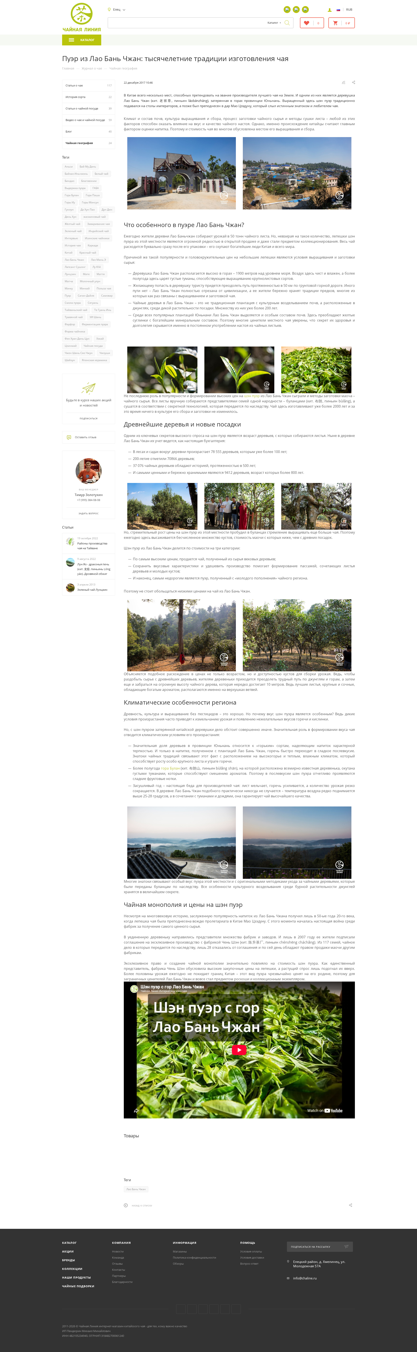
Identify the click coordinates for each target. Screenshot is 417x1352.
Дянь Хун (70, 217)
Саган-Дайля (86, 295)
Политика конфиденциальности (194, 1257)
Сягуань (93, 303)
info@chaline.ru (305, 1278)
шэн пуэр (252, 395)
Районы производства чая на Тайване (92, 545)
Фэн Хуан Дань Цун (77, 338)
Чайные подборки (78, 1286)
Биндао (69, 181)
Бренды (68, 1260)
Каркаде (93, 245)
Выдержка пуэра (75, 188)
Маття (101, 274)
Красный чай (87, 252)
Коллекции (72, 1269)
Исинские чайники (97, 238)
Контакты (118, 1270)
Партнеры (119, 1276)
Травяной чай (74, 317)
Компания (121, 1243)
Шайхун (70, 360)
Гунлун (69, 209)
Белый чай (101, 174)
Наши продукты (76, 1277)
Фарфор (70, 324)
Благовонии (89, 181)
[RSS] (343, 82)
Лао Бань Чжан (136, 1189)
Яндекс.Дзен (214, 1309)
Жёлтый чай (72, 224)
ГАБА (96, 188)
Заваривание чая (98, 224)
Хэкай (100, 338)
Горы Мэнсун (90, 202)
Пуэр (68, 295)
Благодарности (122, 1282)
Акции (68, 1251)
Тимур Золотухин (89, 495)
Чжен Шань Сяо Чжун (79, 353)
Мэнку (69, 288)
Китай (69, 252)
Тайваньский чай (76, 310)
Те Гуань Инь (102, 310)
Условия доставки (252, 1257)
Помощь (247, 1243)
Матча (69, 281)
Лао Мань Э (98, 260)
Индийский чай (99, 231)
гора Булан (170, 768)
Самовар (107, 295)
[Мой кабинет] (330, 9)
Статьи (67, 527)
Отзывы (117, 1264)
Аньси (69, 166)
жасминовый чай (94, 217)
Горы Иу (70, 202)
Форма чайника (75, 331)
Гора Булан (72, 195)
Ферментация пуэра (95, 324)
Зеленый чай (73, 231)
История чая (73, 245)
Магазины (180, 1251)
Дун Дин (107, 209)
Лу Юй (97, 267)
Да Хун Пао (88, 209)
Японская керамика (94, 360)
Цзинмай (71, 346)
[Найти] (287, 22)
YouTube (192, 1309)
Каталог (69, 1243)
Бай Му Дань (88, 166)
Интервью (71, 238)
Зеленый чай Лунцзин (92, 590)
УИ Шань (95, 317)
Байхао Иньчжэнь (76, 174)
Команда (118, 1257)
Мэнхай (85, 288)
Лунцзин (70, 274)
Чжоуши (104, 353)
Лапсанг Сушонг (75, 267)
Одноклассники (203, 1309)
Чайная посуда (93, 346)
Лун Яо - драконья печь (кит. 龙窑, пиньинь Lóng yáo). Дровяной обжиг (93, 569)
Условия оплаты (251, 1251)
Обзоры (178, 1264)
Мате (86, 274)
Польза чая (104, 288)
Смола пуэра (73, 303)
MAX (236, 1309)
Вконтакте (180, 1309)
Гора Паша (93, 195)
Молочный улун (90, 281)
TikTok (225, 1309)
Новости (118, 1251)
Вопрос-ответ (249, 1264)
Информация (185, 1243)
